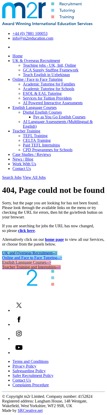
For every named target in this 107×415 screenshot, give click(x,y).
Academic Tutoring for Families (49, 84)
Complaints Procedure (30, 385)
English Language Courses (34, 107)
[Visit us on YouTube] (18, 352)
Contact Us (21, 168)
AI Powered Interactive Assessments (53, 103)
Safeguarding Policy (29, 371)
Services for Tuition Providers (47, 98)
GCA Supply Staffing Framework (50, 70)
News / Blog (22, 159)
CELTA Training (37, 140)
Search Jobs (12, 177)
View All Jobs (34, 177)
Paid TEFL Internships (41, 145)
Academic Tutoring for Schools (48, 89)
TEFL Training (35, 135)
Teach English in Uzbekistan (46, 74)
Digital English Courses (42, 112)
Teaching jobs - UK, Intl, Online (49, 65)
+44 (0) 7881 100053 (30, 33)
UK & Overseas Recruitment (36, 60)
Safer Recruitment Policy (33, 375)
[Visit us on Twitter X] (18, 310)
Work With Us (24, 164)
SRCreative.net (30, 410)
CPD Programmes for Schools (47, 150)
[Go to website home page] (47, 24)
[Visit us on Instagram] (18, 338)
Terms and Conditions (30, 361)
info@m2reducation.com (32, 38)
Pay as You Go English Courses (59, 117)
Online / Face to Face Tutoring (37, 79)
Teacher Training (26, 131)
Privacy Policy (24, 366)
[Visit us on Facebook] (18, 324)
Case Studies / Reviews (31, 154)
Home (17, 56)
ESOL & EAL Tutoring (42, 93)
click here (26, 230)
